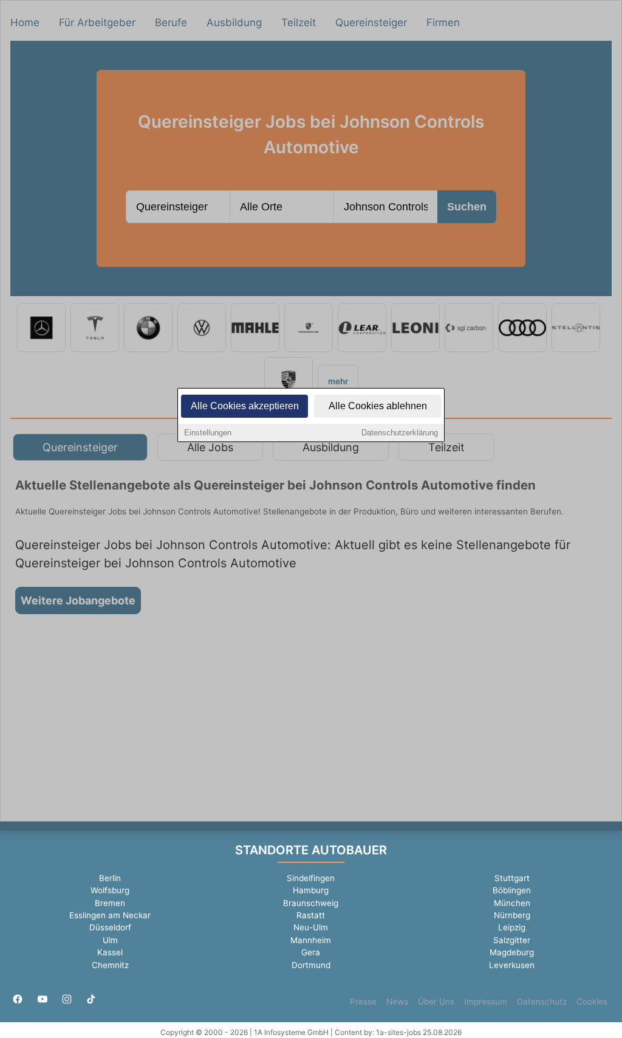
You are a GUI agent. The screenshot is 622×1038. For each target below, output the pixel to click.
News (397, 1001)
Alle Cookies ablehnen (378, 406)
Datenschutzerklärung (399, 432)
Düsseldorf (110, 927)
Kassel (110, 952)
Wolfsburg (110, 890)
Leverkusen (512, 965)
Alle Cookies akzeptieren (245, 406)
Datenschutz (542, 1001)
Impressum (485, 1001)
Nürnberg (512, 915)
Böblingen (512, 890)
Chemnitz (110, 965)
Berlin (110, 878)
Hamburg (311, 890)
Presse (363, 1001)
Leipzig (511, 927)
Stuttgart (512, 878)
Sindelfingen (311, 878)
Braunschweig (310, 903)
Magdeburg (512, 952)
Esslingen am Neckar (110, 915)
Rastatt (310, 915)
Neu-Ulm (310, 927)
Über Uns (436, 1001)
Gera (310, 952)
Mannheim (310, 940)
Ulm (110, 940)
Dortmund (311, 965)
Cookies (591, 1001)
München (512, 903)
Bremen (110, 903)
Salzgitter (511, 940)
